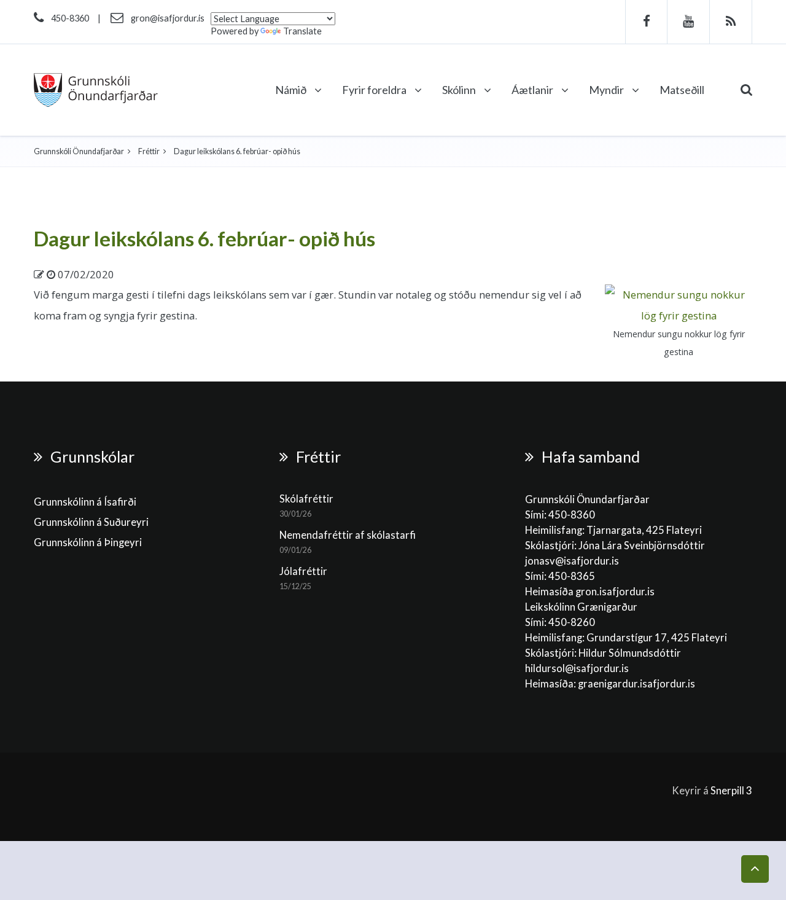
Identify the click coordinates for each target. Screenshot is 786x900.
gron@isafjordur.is (167, 18)
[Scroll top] (755, 869)
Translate (302, 31)
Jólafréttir (303, 571)
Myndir (607, 89)
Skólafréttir (306, 499)
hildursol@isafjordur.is (577, 668)
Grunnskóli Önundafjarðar (79, 151)
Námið (291, 89)
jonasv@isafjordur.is (572, 561)
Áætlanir (533, 89)
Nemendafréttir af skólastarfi (347, 535)
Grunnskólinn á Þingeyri (88, 542)
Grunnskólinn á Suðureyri (91, 522)
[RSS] (731, 22)
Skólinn (460, 89)
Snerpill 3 (731, 791)
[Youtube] (688, 22)
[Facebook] (646, 22)
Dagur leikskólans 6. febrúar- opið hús (204, 238)
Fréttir (149, 151)
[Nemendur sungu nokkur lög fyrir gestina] (678, 304)
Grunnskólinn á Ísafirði (85, 502)
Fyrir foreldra (375, 89)
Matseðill (682, 89)
